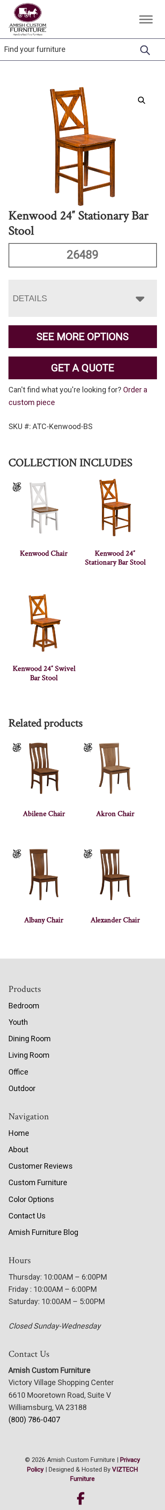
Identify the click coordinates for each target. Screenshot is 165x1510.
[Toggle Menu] (146, 19)
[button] (141, 100)
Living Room (29, 1055)
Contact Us (27, 1215)
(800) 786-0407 (34, 1419)
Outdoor (22, 1088)
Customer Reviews (40, 1166)
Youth (18, 1022)
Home (18, 1133)
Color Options (31, 1199)
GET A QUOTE (82, 368)
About (18, 1149)
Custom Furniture (37, 1182)
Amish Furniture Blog (43, 1232)
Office (18, 1071)
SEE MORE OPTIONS (82, 337)
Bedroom (23, 1005)
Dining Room (29, 1038)
